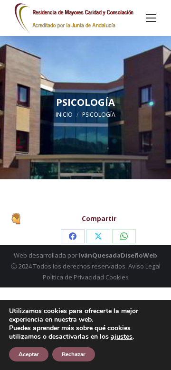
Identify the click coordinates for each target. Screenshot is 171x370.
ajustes (122, 337)
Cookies (117, 277)
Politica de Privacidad (73, 277)
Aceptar (29, 354)
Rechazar (74, 354)
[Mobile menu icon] (151, 18)
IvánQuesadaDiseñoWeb (118, 255)
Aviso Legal (144, 266)
